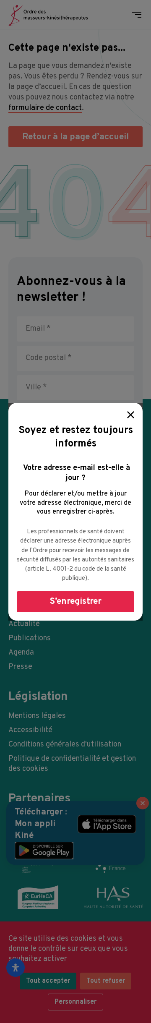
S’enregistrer (76, 601)
